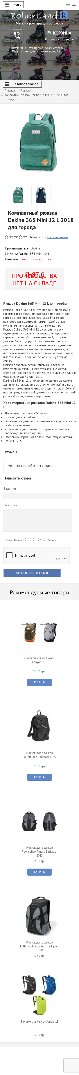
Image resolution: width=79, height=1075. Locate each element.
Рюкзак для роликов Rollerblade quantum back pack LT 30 (39, 946)
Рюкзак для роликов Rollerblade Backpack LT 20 (39, 755)
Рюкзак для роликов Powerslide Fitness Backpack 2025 (39, 851)
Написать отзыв (57, 237)
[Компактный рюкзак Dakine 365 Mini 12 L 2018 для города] (38, 142)
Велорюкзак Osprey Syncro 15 (39, 1021)
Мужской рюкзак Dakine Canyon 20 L (39, 660)
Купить (39, 682)
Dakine (35, 248)
